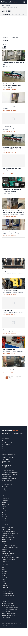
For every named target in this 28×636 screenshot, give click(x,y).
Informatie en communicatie (9, 545)
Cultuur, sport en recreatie (8, 531)
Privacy (4, 449)
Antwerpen (5, 500)
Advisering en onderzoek (8, 527)
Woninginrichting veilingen (9, 613)
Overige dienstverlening (8, 553)
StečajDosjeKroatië (7, 480)
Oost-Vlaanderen (6, 515)
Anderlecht (5, 577)
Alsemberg (5, 585)
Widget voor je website (8, 442)
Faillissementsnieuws (7, 593)
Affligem (4, 581)
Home (3, 5)
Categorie (5, 40)
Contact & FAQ (6, 445)
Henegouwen (5, 504)
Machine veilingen (6, 601)
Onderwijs (4, 549)
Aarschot (4, 573)
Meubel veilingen (6, 611)
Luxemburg (5, 510)
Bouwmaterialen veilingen (8, 605)
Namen (4, 512)
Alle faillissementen (7, 491)
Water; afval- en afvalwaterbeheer (10, 557)
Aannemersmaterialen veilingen (10, 607)
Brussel (4, 502)
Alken (3, 579)
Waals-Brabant (5, 519)
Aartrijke (4, 583)
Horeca (4, 541)
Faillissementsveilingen (8, 595)
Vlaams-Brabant (6, 517)
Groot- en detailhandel (7, 539)
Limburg (4, 506)
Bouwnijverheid (6, 529)
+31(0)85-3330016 (7, 465)
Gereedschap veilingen (8, 603)
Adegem (4, 575)
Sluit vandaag (16, 14)
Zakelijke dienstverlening (8, 559)
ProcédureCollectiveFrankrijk (9, 474)
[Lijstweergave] (3, 47)
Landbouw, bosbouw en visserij (10, 547)
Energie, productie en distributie (10, 533)
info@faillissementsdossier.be (10, 467)
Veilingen (8, 5)
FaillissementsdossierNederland (10, 472)
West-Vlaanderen (6, 521)
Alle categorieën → (7, 617)
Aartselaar (4, 571)
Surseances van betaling (8, 493)
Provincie (5, 37)
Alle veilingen (6, 14)
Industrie (4, 543)
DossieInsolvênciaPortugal (9, 478)
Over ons (4, 440)
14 (17, 377)
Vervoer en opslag (6, 555)
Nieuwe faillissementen (8, 487)
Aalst (3, 567)
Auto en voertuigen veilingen (9, 609)
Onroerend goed (6, 551)
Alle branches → (6, 561)
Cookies (4, 451)
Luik (3, 508)
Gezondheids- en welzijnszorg (9, 537)
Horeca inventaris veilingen (9, 615)
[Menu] (24, 2)
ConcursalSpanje (6, 476)
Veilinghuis (15, 37)
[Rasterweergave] (5, 47)
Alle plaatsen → (6, 587)
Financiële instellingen (7, 535)
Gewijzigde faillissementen (9, 489)
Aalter (3, 569)
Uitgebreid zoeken (6, 495)
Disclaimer (4, 447)
